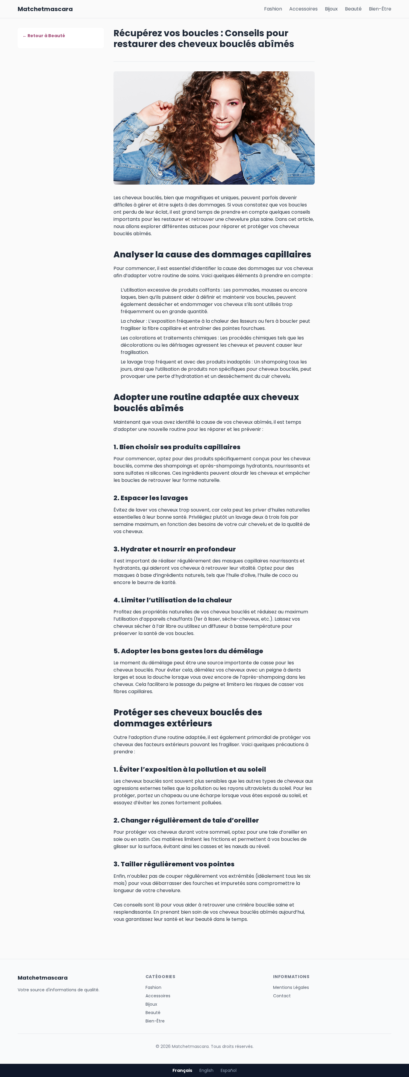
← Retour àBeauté (43, 36)
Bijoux (331, 8)
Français (182, 1070)
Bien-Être (380, 8)
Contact (282, 996)
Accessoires (303, 8)
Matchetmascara (45, 9)
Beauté (353, 8)
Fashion (273, 8)
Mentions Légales (291, 987)
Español (229, 1070)
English (206, 1070)
